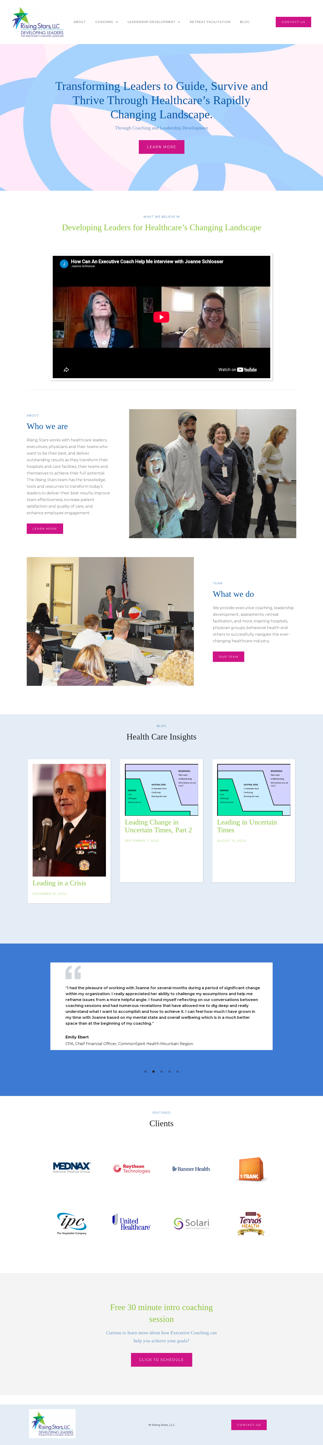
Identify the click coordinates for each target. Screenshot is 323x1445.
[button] (107, 22)
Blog (245, 22)
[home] (38, 22)
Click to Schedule (161, 1360)
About (80, 22)
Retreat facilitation (210, 22)
